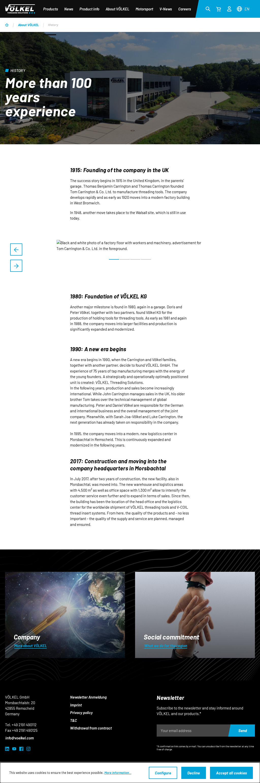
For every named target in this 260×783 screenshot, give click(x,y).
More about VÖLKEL (30, 645)
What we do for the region (165, 645)
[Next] (16, 266)
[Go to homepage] (20, 8)
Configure (163, 773)
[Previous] (16, 249)
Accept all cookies (231, 773)
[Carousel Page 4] (146, 259)
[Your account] (229, 8)
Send (242, 730)
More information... (117, 773)
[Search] (208, 9)
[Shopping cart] (218, 9)
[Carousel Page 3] (135, 259)
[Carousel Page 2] (125, 259)
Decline (193, 773)
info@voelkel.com (19, 738)
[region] (130, 257)
